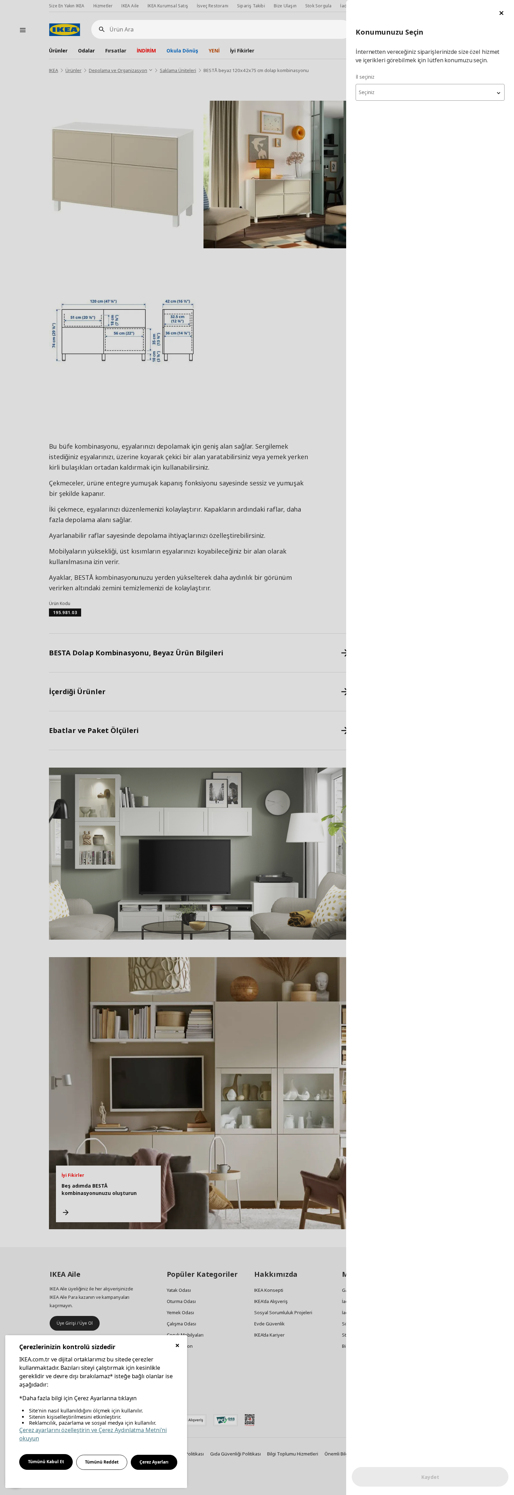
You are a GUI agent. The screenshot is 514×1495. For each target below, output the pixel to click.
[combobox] (430, 92)
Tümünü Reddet (102, 1462)
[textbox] (430, 92)
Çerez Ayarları (154, 1462)
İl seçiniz (365, 76)
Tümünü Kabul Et (46, 1462)
